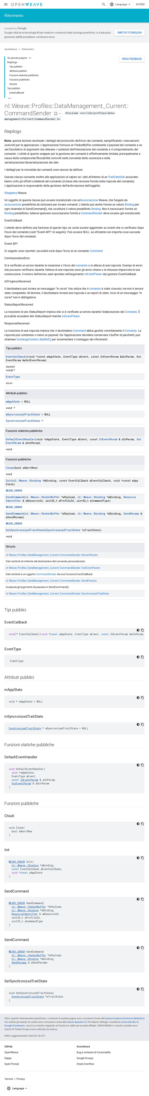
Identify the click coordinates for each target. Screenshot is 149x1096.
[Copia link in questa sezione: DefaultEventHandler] (41, 757)
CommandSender (91, 213)
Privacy (21, 1079)
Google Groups (85, 1058)
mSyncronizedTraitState (23, 414)
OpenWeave (10, 49)
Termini (8, 1079)
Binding (129, 204)
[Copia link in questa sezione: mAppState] (26, 690)
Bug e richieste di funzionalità (93, 1052)
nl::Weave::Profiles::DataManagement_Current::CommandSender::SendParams (51, 580)
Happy (8, 1058)
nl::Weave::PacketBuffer (42, 497)
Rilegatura (10, 193)
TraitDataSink (116, 177)
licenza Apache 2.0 (76, 1022)
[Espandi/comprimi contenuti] (30, 58)
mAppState (13, 401)
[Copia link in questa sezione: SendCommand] (32, 891)
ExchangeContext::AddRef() (34, 339)
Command (96, 251)
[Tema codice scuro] (138, 630)
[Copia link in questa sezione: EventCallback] (30, 622)
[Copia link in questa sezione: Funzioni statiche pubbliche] (57, 745)
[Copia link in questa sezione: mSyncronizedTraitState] (46, 717)
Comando (131, 312)
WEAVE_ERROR (14, 490)
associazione (89, 200)
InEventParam (93, 274)
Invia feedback (132, 58)
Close (10, 467)
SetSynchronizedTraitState (25, 530)
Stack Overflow (85, 1063)
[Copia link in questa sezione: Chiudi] (17, 816)
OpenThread (11, 1063)
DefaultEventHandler (20, 439)
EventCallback (15, 356)
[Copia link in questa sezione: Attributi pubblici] (37, 678)
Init (9, 480)
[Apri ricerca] (104, 4)
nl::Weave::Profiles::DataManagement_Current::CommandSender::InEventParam (52, 555)
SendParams (131, 513)
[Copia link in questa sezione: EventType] (24, 649)
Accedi (140, 4)
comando (82, 265)
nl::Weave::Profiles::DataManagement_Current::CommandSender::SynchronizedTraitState (57, 593)
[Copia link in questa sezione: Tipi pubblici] (29, 610)
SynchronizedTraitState (23, 420)
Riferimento (13, 15)
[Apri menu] (5, 4)
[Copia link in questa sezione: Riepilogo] (25, 132)
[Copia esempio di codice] (142, 630)
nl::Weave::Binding (27, 480)
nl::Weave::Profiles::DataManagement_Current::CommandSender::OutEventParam (53, 567)
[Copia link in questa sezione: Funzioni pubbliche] (42, 804)
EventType (13, 376)
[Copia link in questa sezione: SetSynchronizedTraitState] (51, 981)
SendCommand (15, 497)
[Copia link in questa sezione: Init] (13, 850)
